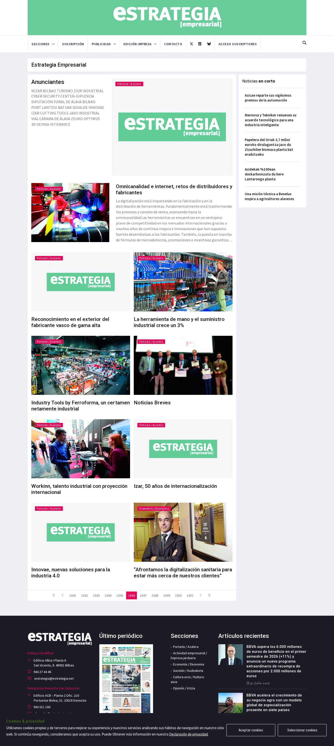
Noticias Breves (152, 403)
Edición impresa (137, 44)
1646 (131, 595)
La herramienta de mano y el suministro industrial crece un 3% (179, 322)
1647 (143, 595)
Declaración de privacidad (188, 734)
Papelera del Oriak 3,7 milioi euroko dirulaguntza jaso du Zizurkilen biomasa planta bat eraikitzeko (269, 147)
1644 (108, 595)
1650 (178, 595)
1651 (190, 595)
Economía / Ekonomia (154, 508)
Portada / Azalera (129, 84)
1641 (72, 595)
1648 (155, 595)
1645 (119, 595)
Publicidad (101, 44)
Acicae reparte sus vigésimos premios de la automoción (268, 97)
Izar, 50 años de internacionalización (175, 486)
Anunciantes (47, 82)
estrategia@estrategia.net (53, 678)
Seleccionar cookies (302, 730)
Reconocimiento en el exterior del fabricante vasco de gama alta (70, 322)
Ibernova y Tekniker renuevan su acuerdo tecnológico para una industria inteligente (270, 120)
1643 (96, 595)
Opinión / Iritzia (184, 688)
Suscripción (73, 44)
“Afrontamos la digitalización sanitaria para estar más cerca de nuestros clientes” (183, 573)
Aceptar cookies (251, 730)
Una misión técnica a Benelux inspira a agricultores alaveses (269, 196)
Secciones (41, 44)
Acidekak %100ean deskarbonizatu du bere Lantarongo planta (264, 174)
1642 (84, 595)
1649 (166, 595)
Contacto (173, 44)
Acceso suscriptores (238, 44)
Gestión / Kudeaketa (188, 670)
